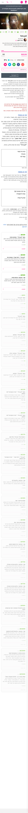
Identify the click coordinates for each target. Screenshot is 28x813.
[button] (14, 69)
